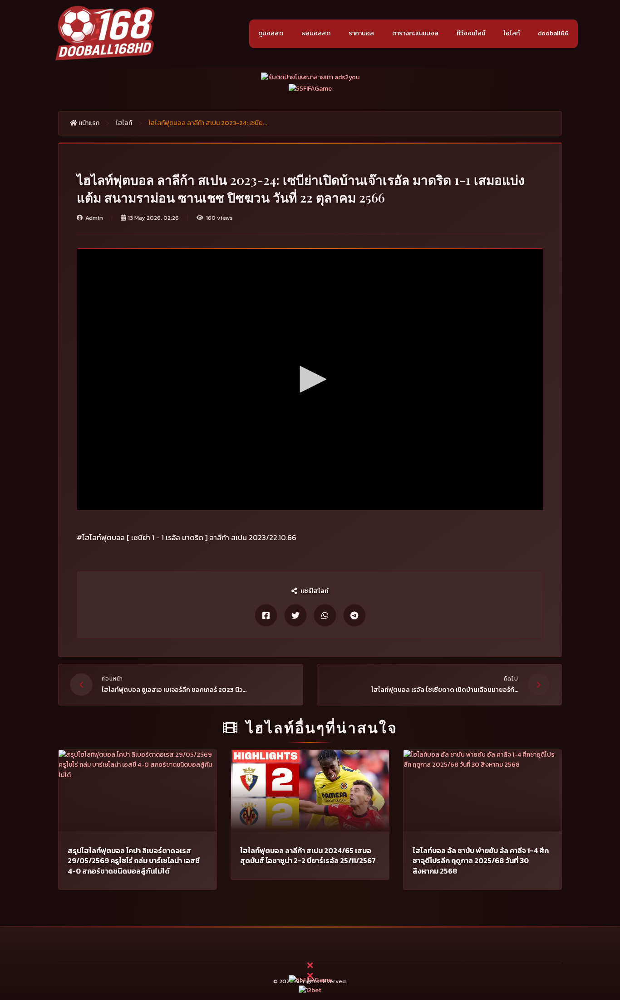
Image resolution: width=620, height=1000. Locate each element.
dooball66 (553, 33)
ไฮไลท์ (511, 33)
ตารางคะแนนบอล (415, 33)
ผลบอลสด (315, 33)
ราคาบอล (361, 33)
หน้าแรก (88, 123)
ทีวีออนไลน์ (471, 33)
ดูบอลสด (270, 33)
